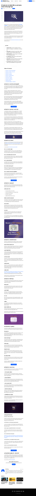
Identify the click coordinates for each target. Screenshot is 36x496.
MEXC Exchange (18, 493)
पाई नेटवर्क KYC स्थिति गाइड (9, 76)
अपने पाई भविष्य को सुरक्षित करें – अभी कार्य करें (10, 81)
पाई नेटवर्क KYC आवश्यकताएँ (9, 74)
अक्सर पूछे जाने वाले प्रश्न (8, 80)
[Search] (27, 1)
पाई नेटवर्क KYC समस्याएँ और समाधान (10, 75)
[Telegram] (2, 18)
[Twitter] (2, 13)
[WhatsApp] (2, 20)
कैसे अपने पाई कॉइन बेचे (12, 459)
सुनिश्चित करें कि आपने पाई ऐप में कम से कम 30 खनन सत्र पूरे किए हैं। (12, 143)
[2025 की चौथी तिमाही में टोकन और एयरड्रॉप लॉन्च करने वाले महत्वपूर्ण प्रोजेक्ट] (4, 479)
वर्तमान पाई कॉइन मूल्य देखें (14, 106)
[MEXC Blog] (5, 1)
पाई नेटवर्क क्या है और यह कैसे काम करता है (15, 39)
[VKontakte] (2, 17)
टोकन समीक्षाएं (14, 8)
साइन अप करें (14, 464)
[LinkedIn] (2, 15)
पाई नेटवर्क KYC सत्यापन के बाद (9, 79)
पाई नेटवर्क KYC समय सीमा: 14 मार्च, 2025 (10, 71)
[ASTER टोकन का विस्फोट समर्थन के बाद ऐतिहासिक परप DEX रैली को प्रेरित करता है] (19, 479)
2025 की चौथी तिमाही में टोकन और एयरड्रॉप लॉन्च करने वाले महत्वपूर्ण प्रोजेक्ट (4, 483)
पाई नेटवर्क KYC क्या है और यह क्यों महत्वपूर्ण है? (10, 70)
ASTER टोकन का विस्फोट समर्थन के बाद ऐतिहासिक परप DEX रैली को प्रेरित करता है (19, 483)
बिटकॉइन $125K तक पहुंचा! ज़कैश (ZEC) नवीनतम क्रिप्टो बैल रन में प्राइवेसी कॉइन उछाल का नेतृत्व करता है (12, 483)
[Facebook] (2, 11)
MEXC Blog (4, 8)
